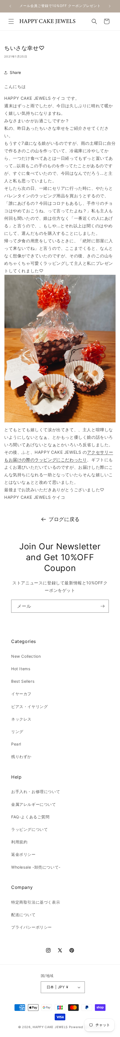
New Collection (26, 656)
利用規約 (19, 841)
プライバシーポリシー (31, 927)
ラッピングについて (29, 829)
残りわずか (21, 756)
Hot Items (20, 668)
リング (17, 731)
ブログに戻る (64, 519)
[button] (11, 21)
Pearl (16, 744)
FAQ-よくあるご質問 (30, 816)
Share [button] (15, 72)
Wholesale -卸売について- (36, 867)
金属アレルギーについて (33, 804)
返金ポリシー (23, 854)
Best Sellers (22, 681)
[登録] (102, 606)
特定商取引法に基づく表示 (35, 902)
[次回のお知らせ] (110, 6)
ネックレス (21, 719)
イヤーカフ (21, 693)
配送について (23, 914)
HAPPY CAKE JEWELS (50, 1027)
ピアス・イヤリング (29, 706)
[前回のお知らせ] (10, 6)
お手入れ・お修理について (35, 791)
